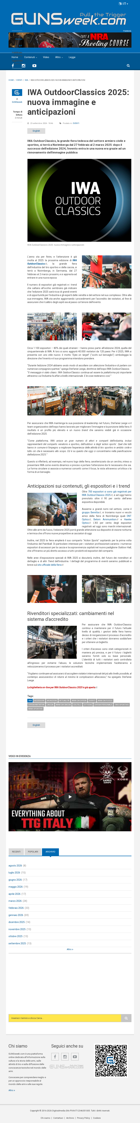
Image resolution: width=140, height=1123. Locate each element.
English (36, 131)
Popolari (33, 851)
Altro (58, 57)
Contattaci (58, 1118)
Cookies (97, 1118)
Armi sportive (35, 709)
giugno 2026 (15, 879)
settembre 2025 (17, 943)
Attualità (64, 701)
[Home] (69, 17)
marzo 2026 (15, 901)
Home (15, 57)
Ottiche (88, 705)
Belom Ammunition (106, 519)
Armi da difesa (79, 701)
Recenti (16, 851)
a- (16, 46)
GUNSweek (17, 102)
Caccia (50, 705)
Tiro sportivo (122, 705)
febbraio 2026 (16, 908)
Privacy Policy (83, 1118)
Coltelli (77, 705)
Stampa (18, 39)
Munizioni (52, 701)
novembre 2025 (17, 929)
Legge (72, 57)
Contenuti (29, 57)
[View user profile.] (17, 92)
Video (46, 57)
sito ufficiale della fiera (51, 564)
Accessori (39, 701)
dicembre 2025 (17, 922)
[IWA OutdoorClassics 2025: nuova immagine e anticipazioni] (79, 200)
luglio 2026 (14, 872)
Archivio (52, 851)
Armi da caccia (63, 705)
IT (124, 3)
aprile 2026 (14, 894)
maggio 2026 (16, 886)
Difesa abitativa (36, 705)
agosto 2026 (15, 865)
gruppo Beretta (91, 512)
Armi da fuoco (105, 701)
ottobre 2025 (16, 936)
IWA (30, 701)
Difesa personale (103, 705)
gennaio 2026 (16, 915)
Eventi (76, 123)
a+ (20, 45)
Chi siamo (45, 1118)
